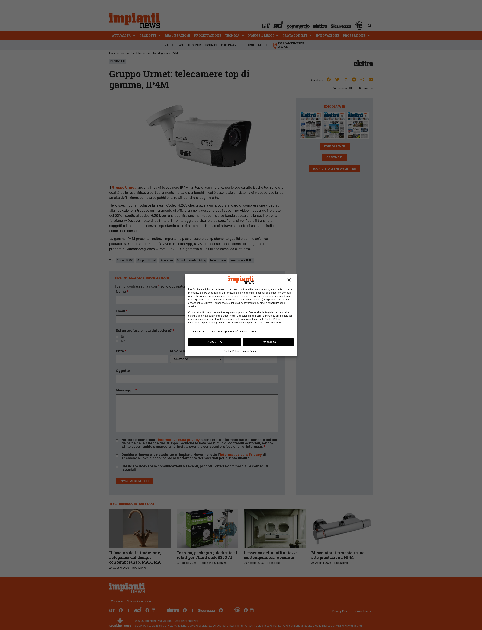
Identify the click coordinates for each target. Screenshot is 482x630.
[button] (289, 280)
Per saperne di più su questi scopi (237, 331)
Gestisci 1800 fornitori (204, 331)
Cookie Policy (231, 351)
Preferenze (268, 342)
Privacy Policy (248, 351)
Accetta (214, 342)
